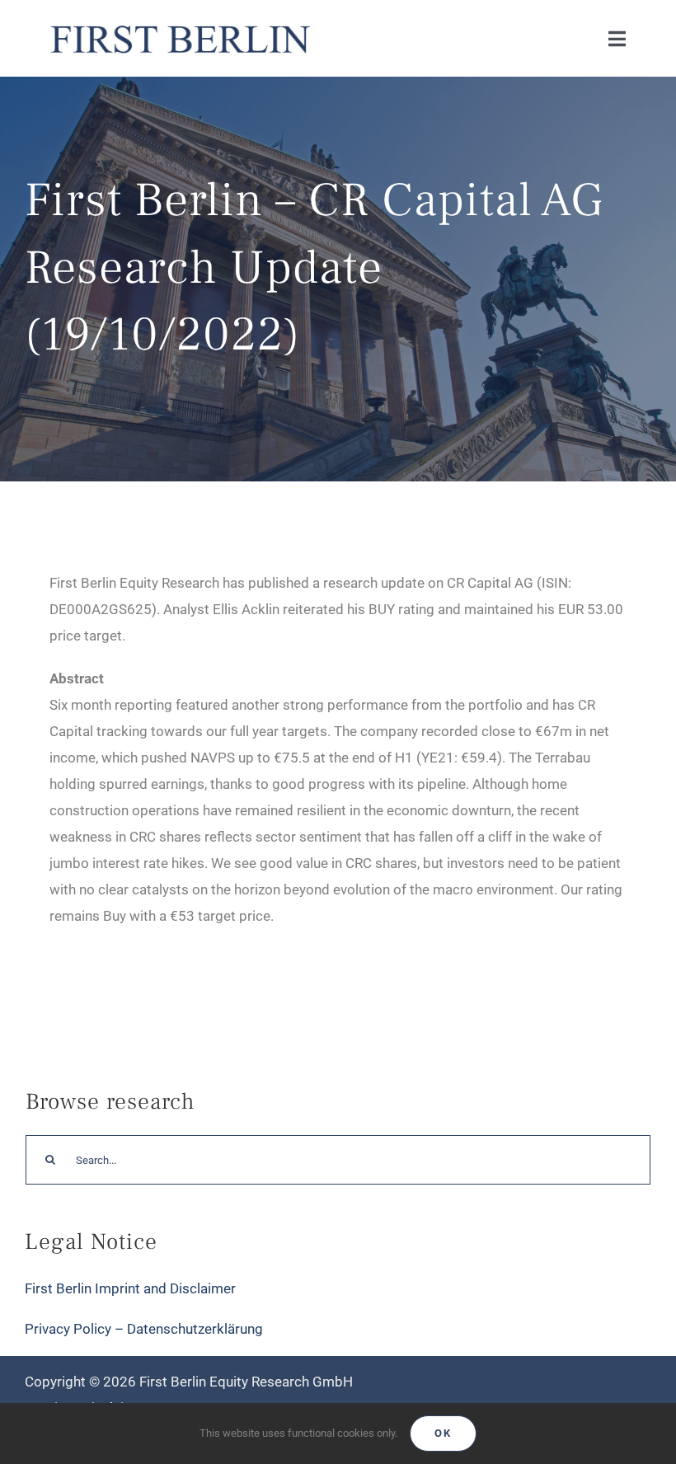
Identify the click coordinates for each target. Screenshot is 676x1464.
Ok (443, 1433)
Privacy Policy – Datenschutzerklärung (144, 1329)
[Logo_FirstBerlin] (179, 23)
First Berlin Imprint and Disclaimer (130, 1288)
